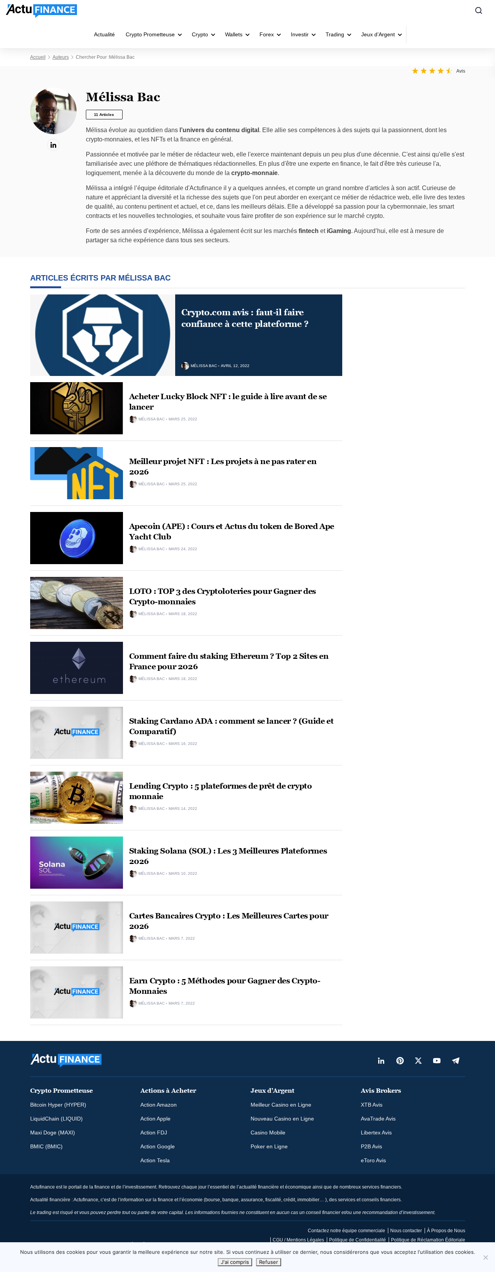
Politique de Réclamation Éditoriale (428, 1240)
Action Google (157, 1146)
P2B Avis (371, 1146)
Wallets (233, 34)
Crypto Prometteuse (150, 34)
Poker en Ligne (269, 1146)
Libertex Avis (376, 1132)
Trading (335, 34)
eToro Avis (373, 1160)
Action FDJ (153, 1132)
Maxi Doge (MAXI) (52, 1132)
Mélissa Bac (204, 366)
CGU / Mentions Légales (298, 1240)
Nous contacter (406, 1230)
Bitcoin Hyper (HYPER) (58, 1105)
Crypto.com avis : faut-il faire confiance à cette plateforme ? (245, 318)
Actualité (104, 34)
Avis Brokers (381, 1091)
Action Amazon (158, 1105)
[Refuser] (485, 1257)
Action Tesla (155, 1160)
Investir (300, 34)
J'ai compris (235, 1262)
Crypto (200, 34)
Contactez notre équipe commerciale (346, 1230)
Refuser (268, 1262)
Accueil (38, 57)
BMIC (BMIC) (46, 1146)
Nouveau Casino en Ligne (282, 1119)
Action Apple (155, 1119)
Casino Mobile (268, 1132)
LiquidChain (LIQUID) (56, 1119)
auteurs (61, 57)
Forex (266, 34)
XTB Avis (371, 1105)
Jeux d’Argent (378, 34)
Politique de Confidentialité (357, 1240)
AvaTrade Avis (378, 1119)
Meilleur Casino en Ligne (281, 1105)
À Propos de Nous (446, 1230)
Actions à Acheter (168, 1091)
